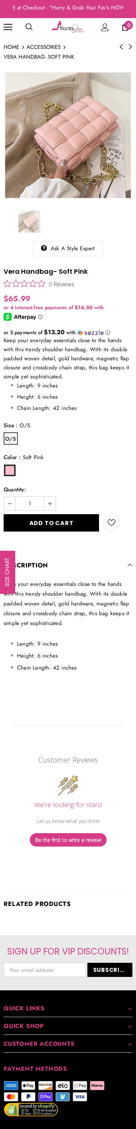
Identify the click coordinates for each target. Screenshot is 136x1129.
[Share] (126, 523)
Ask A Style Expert (73, 248)
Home (11, 47)
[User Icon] (105, 27)
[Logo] (68, 27)
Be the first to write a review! (68, 839)
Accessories (43, 47)
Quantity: (15, 490)
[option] (68, 135)
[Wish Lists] (111, 523)
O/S (10, 439)
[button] (68, 332)
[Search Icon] (29, 27)
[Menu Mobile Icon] (8, 27)
